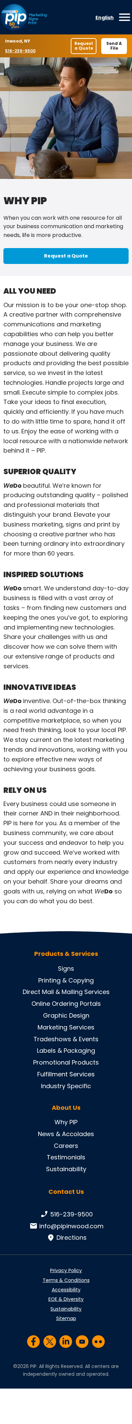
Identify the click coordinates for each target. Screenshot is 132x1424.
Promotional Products (66, 1062)
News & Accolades (66, 1134)
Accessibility (66, 1289)
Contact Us (66, 1191)
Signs (66, 968)
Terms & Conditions (66, 1280)
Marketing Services (66, 1027)
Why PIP (66, 1122)
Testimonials (66, 1157)
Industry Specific (66, 1086)
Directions (72, 1237)
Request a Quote (83, 46)
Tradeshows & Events (66, 1039)
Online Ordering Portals (66, 1003)
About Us (66, 1107)
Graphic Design (66, 1015)
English (104, 17)
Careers (66, 1145)
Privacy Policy (66, 1270)
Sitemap (66, 1318)
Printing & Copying (66, 980)
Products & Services (66, 954)
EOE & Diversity (66, 1299)
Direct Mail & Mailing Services (66, 992)
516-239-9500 (21, 51)
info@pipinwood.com (71, 1226)
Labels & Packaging (66, 1050)
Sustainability (66, 1169)
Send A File (114, 46)
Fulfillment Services (66, 1074)
